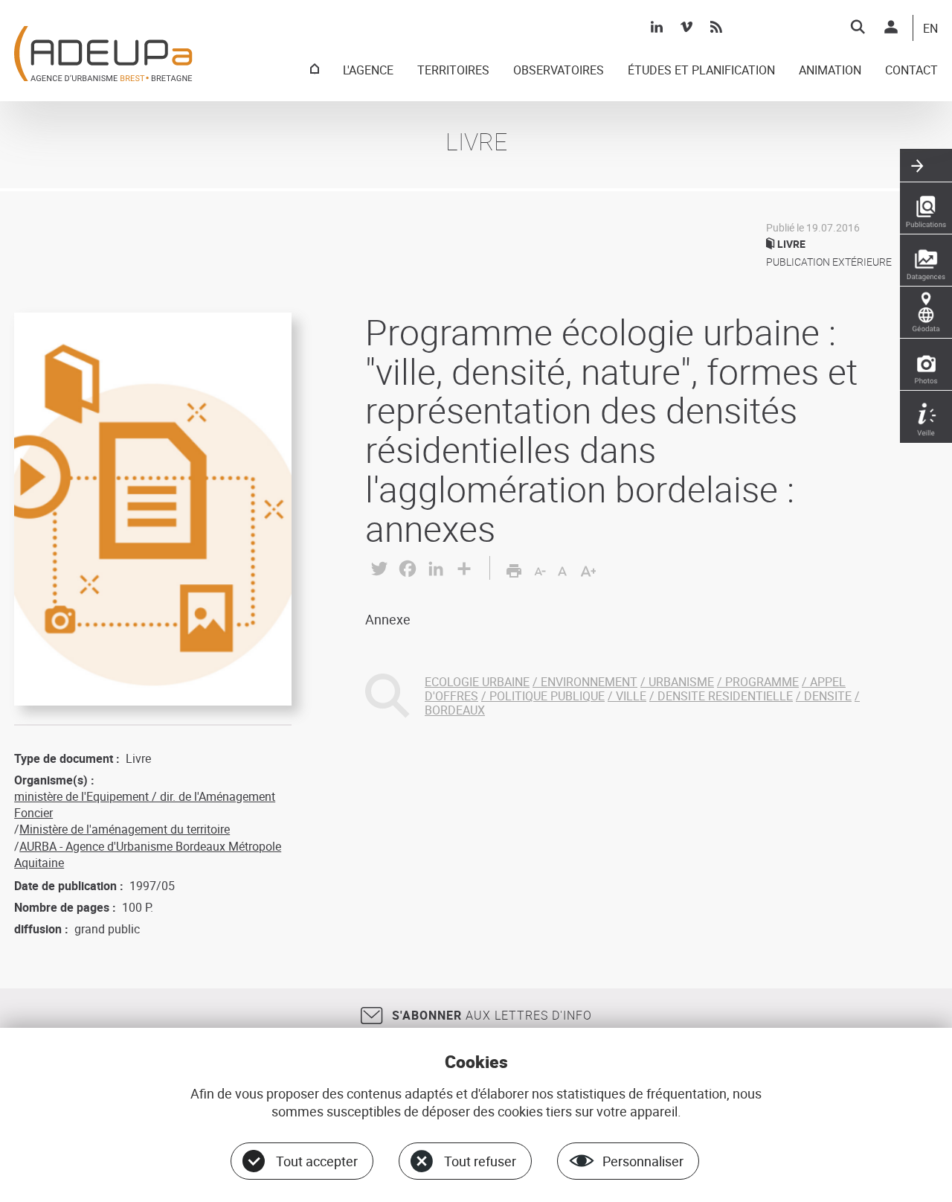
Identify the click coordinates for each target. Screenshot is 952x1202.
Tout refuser (480, 1161)
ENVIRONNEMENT (589, 682)
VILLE (631, 696)
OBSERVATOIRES (558, 70)
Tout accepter (317, 1161)
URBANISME (681, 682)
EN (930, 29)
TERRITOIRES (453, 70)
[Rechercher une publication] (926, 208)
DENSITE (828, 696)
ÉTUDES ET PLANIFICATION (701, 70)
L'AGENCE (368, 70)
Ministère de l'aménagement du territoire (124, 829)
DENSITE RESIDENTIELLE (725, 696)
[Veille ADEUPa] (926, 417)
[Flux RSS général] (716, 27)
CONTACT (911, 70)
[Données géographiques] (926, 313)
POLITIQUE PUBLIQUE (547, 696)
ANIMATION (830, 70)
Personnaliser (643, 1161)
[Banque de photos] (926, 365)
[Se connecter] (891, 27)
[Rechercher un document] (857, 27)
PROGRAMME (762, 682)
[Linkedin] (657, 27)
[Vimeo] (686, 27)
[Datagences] (926, 260)
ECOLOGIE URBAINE (477, 682)
